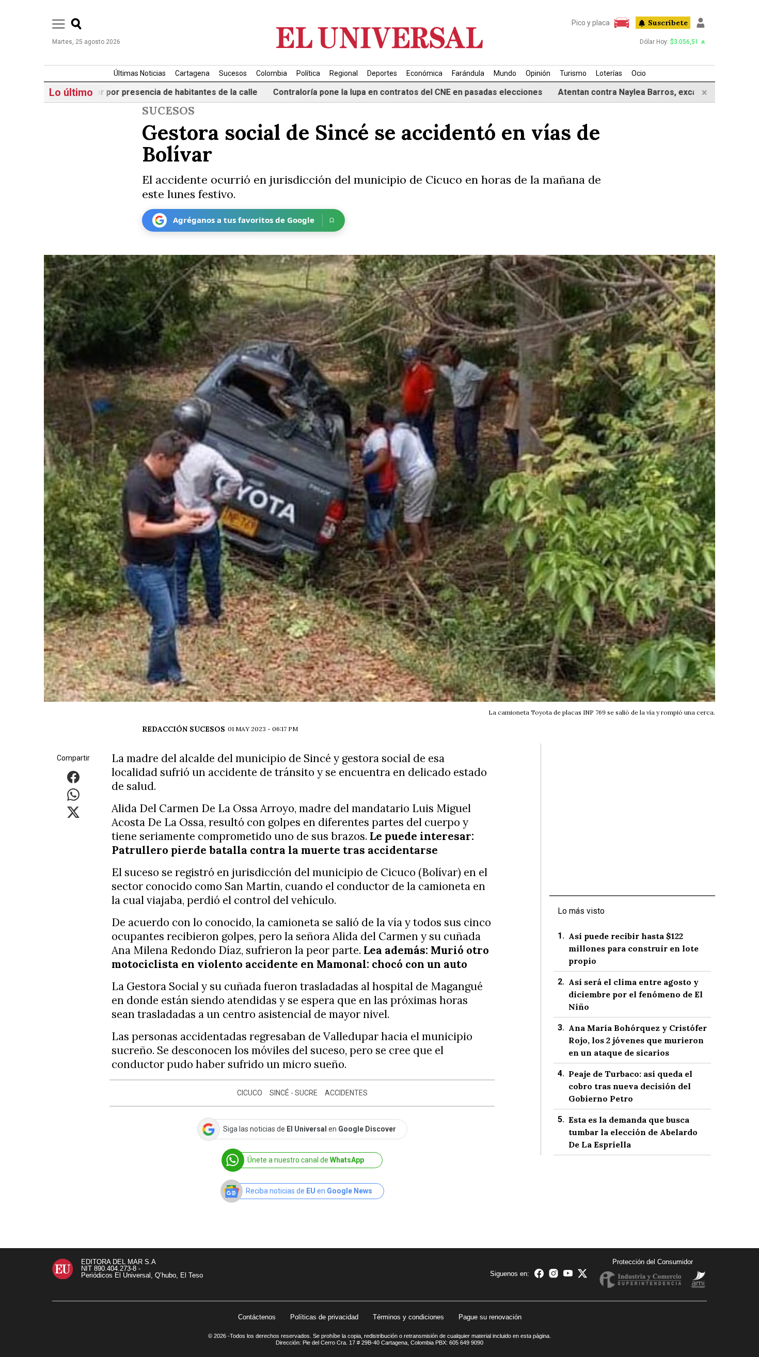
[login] (701, 23)
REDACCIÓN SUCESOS (183, 729)
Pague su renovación (489, 1317)
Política (308, 73)
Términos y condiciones (408, 1317)
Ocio (638, 73)
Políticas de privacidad (324, 1317)
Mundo (505, 73)
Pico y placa (591, 23)
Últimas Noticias (140, 73)
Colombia (271, 73)
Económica (424, 73)
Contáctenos (257, 1317)
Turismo (573, 73)
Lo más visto (581, 911)
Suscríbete (668, 22)
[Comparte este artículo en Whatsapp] (73, 794)
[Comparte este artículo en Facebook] (73, 776)
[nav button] (58, 23)
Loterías (609, 73)
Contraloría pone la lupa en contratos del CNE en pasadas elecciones (350, 92)
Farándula (468, 73)
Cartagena (192, 73)
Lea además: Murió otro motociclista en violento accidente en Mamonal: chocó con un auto (300, 957)
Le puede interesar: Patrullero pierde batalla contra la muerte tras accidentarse (293, 843)
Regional (343, 73)
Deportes (382, 73)
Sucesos (233, 73)
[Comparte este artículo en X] (73, 811)
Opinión (538, 73)
